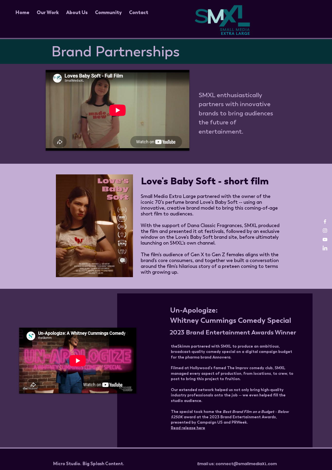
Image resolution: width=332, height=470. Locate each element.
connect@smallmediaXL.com (246, 464)
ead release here (189, 428)
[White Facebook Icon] (325, 221)
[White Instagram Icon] (325, 230)
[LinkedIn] (325, 248)
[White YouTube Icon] (325, 239)
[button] (47, 12)
